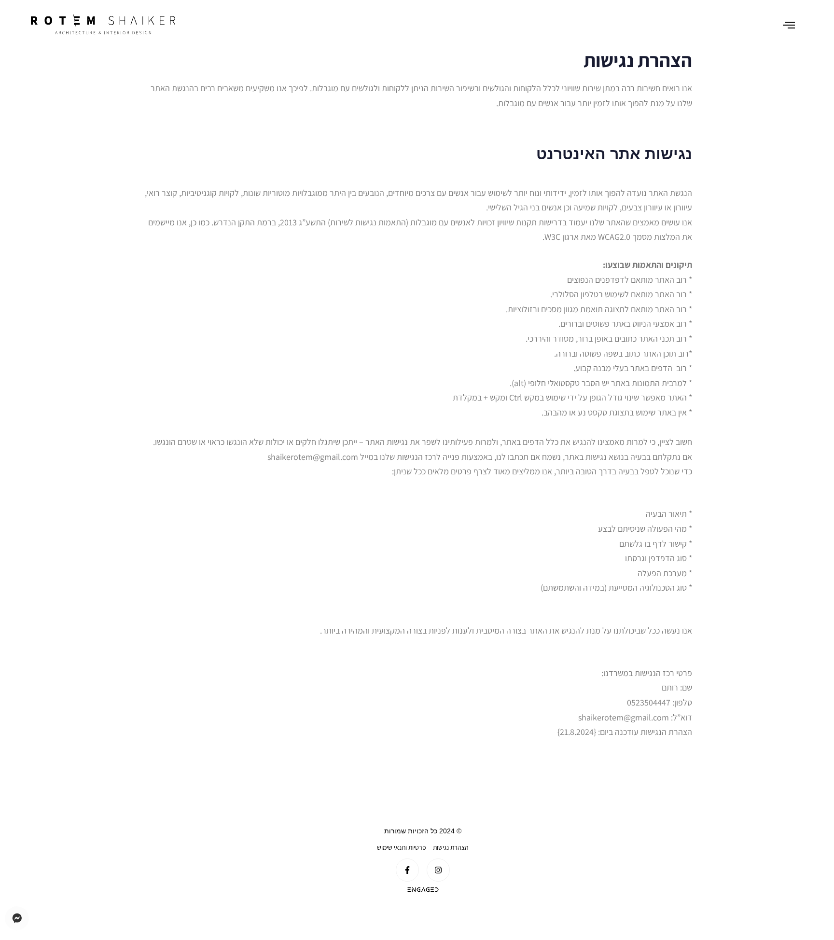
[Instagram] (438, 870)
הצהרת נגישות (451, 847)
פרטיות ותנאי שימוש (401, 847)
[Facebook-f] (407, 870)
